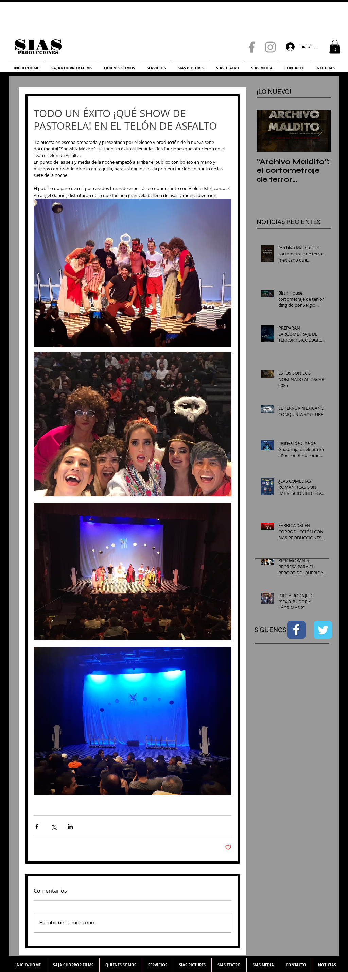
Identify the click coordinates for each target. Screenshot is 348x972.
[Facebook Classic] (296, 630)
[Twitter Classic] (323, 630)
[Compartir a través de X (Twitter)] (53, 826)
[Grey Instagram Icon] (270, 47)
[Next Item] (320, 130)
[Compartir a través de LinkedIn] (70, 826)
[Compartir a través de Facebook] (37, 826)
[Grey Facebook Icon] (251, 47)
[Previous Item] (267, 130)
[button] (335, 47)
